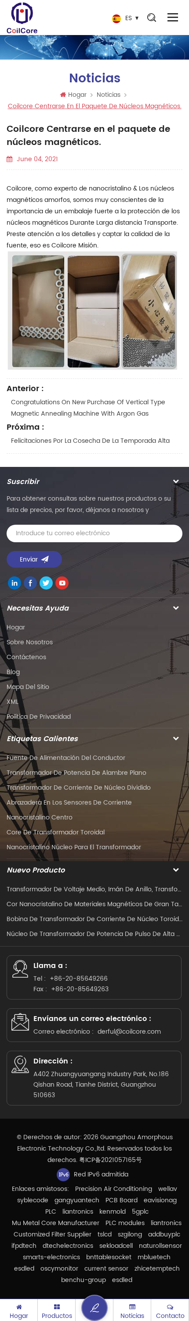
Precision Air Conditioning (113, 1189)
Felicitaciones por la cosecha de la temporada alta (90, 441)
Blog (13, 672)
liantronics (77, 1212)
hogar (16, 627)
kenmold (112, 1212)
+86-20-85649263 (80, 989)
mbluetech (154, 1257)
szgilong (130, 1234)
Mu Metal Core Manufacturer (55, 1223)
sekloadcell (116, 1246)
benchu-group (83, 1280)
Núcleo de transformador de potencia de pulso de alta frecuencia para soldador (94, 934)
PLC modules (125, 1223)
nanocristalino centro (40, 817)
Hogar (77, 95)
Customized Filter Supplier (52, 1234)
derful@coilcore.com (129, 1032)
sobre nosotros (30, 642)
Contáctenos (26, 657)
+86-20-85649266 (79, 979)
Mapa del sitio (28, 687)
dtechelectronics (68, 1246)
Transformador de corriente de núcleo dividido (79, 788)
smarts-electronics (51, 1257)
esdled (24, 1269)
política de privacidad (39, 717)
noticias (108, 95)
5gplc (140, 1212)
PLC (50, 1212)
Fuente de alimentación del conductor (66, 758)
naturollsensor (160, 1246)
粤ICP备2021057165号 (110, 1160)
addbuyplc (164, 1234)
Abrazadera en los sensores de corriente (69, 803)
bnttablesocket (108, 1257)
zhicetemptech (157, 1269)
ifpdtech (23, 1246)
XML (12, 702)
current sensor (106, 1269)
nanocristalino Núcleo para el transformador (74, 847)
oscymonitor (59, 1269)
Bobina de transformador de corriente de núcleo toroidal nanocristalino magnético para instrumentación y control (94, 919)
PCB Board (121, 1200)
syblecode (32, 1200)
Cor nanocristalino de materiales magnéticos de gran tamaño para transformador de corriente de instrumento (94, 904)
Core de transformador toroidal (56, 832)
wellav (167, 1189)
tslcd (105, 1234)
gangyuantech (77, 1200)
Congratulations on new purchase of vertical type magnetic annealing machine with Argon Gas (88, 408)
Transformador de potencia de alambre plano (76, 773)
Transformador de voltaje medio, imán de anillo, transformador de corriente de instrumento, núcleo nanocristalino (94, 889)
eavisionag (160, 1200)
